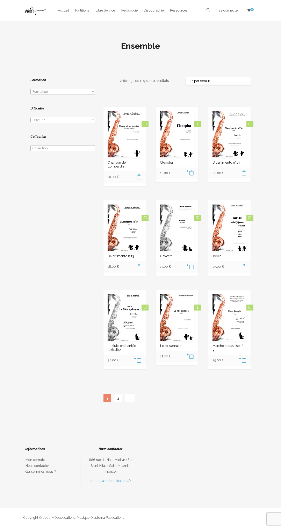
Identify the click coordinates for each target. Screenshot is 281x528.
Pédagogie (129, 10)
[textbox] (63, 92)
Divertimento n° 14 (226, 162)
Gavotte (166, 256)
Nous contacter (37, 466)
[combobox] (62, 91)
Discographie (154, 10)
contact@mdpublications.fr (110, 481)
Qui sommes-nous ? (40, 471)
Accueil (63, 10)
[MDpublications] (35, 10)
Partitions (82, 10)
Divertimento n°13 (121, 256)
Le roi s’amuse (170, 346)
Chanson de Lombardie (117, 164)
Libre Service (105, 10)
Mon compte (35, 460)
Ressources (179, 10)
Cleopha (166, 162)
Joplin (216, 256)
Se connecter (228, 10)
